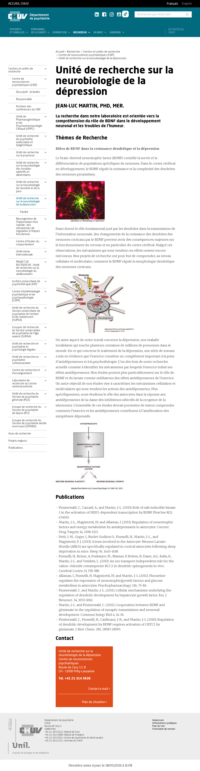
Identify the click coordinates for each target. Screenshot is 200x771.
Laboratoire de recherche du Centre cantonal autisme (24, 383)
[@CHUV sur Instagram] (112, 14)
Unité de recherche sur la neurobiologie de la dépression (28, 201)
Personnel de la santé (38, 31)
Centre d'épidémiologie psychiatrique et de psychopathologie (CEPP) (26, 296)
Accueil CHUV (18, 3)
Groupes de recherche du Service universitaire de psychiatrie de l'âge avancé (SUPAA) (26, 332)
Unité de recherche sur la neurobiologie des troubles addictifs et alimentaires (28, 168)
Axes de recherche (19, 433)
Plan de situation (94, 702)
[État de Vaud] (10, 724)
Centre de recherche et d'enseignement (26, 372)
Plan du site (158, 726)
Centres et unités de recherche (101, 51)
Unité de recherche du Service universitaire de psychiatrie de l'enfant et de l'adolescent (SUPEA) (26, 314)
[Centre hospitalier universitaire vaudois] (31, 730)
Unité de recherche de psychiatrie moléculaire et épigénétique (27, 141)
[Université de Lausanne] (30, 745)
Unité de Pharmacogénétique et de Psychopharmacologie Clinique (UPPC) (29, 122)
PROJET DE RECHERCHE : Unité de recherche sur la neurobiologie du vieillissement (27, 268)
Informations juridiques (164, 723)
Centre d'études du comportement (27, 243)
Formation (60, 32)
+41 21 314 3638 (77, 678)
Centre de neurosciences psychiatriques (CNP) (86, 55)
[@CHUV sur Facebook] (104, 14)
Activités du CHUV (176, 31)
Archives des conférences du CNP (28, 108)
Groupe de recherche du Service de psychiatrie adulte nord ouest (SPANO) (29, 423)
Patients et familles (17, 31)
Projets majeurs (17, 441)
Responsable (24, 99)
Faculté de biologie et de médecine (30, 753)
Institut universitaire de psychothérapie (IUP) (26, 283)
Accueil (60, 51)
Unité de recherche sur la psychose (27, 154)
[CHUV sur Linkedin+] (97, 14)
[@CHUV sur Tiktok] (125, 15)
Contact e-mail (98, 688)
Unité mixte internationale (24, 253)
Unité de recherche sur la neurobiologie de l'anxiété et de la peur (28, 187)
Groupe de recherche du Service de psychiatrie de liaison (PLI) (26, 410)
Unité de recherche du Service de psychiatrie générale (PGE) (25, 396)
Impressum (158, 720)
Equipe (24, 212)
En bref (98, 32)
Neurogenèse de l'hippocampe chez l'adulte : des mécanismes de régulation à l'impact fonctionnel (28, 227)
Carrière (115, 32)
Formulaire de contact (163, 729)
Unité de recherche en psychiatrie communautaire (25, 360)
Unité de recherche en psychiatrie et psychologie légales (25, 346)
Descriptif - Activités (28, 92)
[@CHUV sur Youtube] (119, 14)
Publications (15, 448)
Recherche (80, 32)
